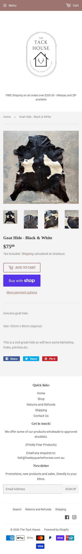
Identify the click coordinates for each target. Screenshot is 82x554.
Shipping (27, 253)
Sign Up (70, 489)
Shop (41, 399)
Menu (12, 5)
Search (17, 509)
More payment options (22, 292)
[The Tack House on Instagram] (74, 518)
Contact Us (41, 416)
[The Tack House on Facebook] (67, 518)
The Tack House (30, 529)
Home (7, 116)
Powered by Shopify (56, 529)
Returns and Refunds (41, 404)
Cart (75, 5)
